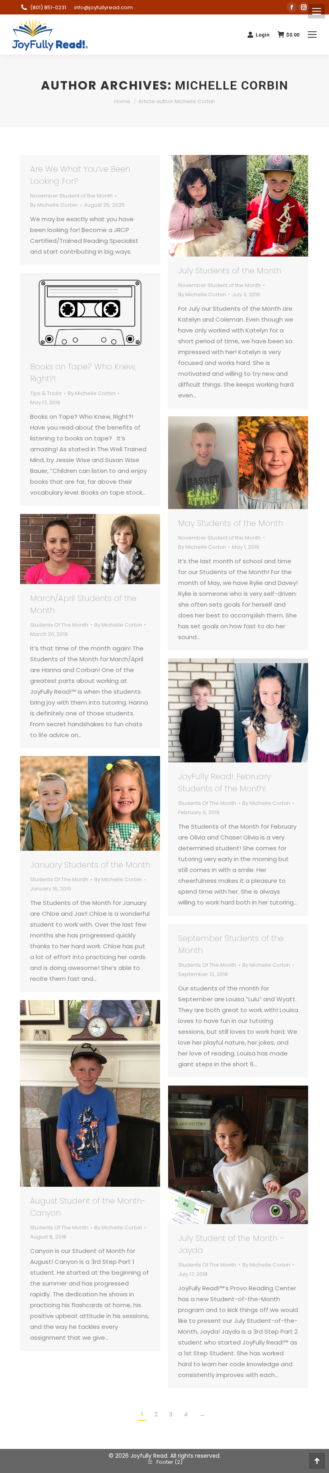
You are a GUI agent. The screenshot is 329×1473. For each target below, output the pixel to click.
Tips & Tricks (46, 393)
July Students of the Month (229, 270)
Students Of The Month (59, 625)
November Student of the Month (71, 196)
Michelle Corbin (231, 85)
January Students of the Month (90, 864)
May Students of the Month (230, 523)
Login (263, 35)
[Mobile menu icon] (316, 11)
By (54, 205)
